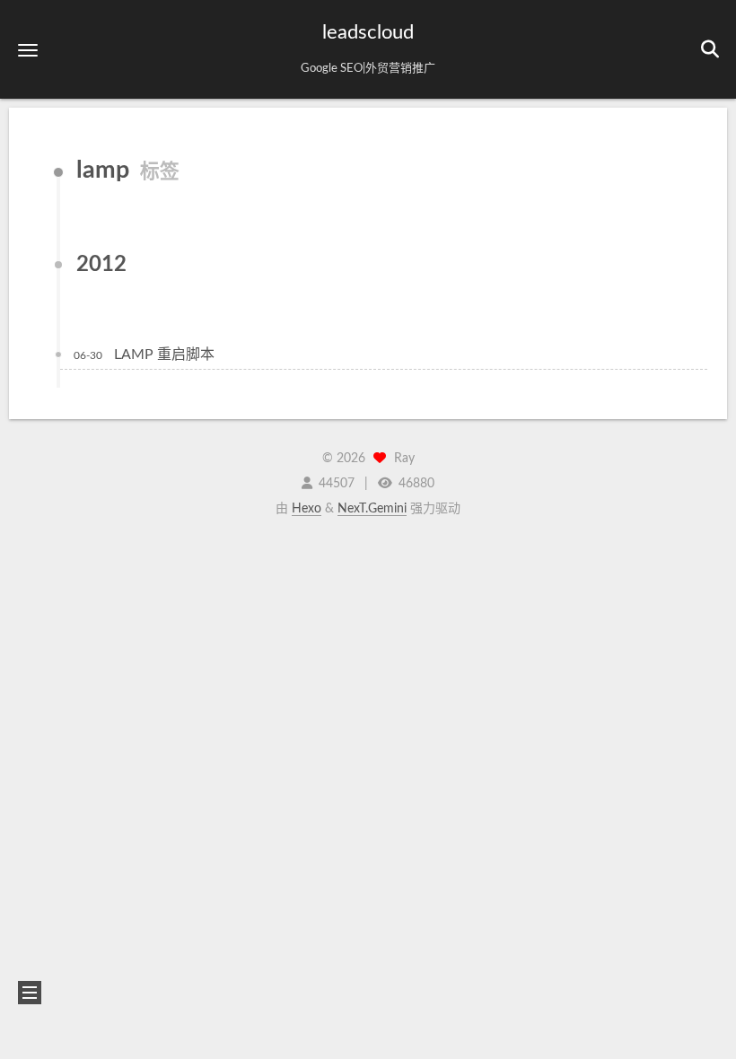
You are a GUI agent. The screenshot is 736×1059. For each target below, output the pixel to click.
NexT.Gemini (372, 509)
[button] (28, 50)
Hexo (306, 509)
